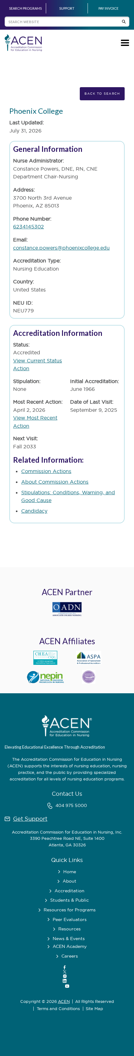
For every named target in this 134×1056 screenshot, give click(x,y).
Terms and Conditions (58, 1009)
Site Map (94, 1009)
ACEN (64, 1001)
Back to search (102, 94)
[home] (23, 42)
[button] (123, 43)
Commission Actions (46, 471)
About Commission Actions (55, 482)
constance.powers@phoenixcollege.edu (61, 248)
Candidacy (34, 511)
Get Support (30, 818)
